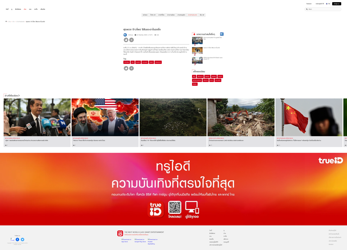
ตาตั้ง (36, 9)
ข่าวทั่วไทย (161, 15)
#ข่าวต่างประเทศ (197, 80)
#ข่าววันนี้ (218, 80)
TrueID (11, 3)
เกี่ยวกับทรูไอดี (332, 230)
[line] (12, 239)
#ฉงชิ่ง (138, 62)
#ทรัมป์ (220, 76)
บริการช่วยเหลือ (333, 241)
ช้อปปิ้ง (211, 239)
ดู (11, 9)
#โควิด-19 (200, 76)
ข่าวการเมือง (171, 15)
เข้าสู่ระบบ (336, 4)
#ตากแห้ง (145, 62)
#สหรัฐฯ (207, 76)
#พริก (151, 62)
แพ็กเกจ (226, 239)
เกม (30, 9)
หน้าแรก (145, 15)
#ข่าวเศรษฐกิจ (77, 138)
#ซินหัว (195, 84)
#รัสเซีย (214, 76)
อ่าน (25, 9)
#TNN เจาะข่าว (213, 138)
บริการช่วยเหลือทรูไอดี (215, 245)
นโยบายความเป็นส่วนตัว (335, 237)
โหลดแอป (309, 4)
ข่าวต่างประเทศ (192, 15)
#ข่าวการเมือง (9, 138)
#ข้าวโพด (126, 62)
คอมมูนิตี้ (226, 242)
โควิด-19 (152, 15)
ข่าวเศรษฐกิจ (181, 15)
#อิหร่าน (206, 80)
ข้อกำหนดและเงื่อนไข (334, 234)
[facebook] (17, 239)
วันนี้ (7, 9)
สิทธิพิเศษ (18, 9)
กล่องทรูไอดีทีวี (213, 242)
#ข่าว (211, 80)
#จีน (133, 62)
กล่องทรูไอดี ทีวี (320, 4)
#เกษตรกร (158, 62)
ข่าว (14, 22)
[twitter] (22, 239)
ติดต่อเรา (331, 244)
